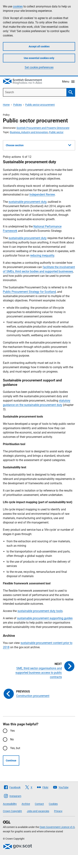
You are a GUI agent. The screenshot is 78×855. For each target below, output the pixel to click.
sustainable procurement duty (27, 202)
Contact (39, 803)
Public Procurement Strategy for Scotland (29, 291)
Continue (11, 760)
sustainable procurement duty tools (40, 611)
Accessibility (10, 803)
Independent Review (42, 194)
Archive (26, 803)
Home (6, 104)
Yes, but (15, 748)
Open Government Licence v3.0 (57, 827)
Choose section (15, 145)
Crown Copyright (12, 811)
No (12, 739)
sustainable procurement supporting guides (45, 618)
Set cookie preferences (39, 67)
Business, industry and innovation (29, 132)
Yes (12, 730)
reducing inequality (42, 255)
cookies (18, 6)
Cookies (53, 803)
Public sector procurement (40, 104)
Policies (17, 104)
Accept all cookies (39, 46)
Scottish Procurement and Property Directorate (43, 127)
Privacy (58, 811)
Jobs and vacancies (38, 811)
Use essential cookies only (39, 58)
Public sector (56, 132)
